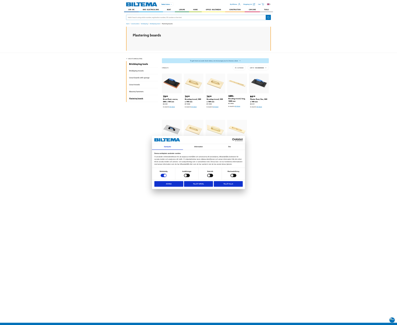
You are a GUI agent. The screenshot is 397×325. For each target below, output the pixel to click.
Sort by (257, 68)
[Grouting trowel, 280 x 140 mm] (193, 83)
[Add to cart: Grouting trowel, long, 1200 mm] (236, 111)
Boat (169, 9)
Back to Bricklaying (135, 59)
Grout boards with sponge (139, 77)
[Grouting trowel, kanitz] (215, 130)
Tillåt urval (198, 184)
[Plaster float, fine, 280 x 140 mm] (259, 83)
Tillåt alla (228, 184)
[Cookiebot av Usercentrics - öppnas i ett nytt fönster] (234, 139)
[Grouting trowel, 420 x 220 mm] (193, 130)
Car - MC (131, 9)
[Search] (268, 17)
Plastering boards (136, 98)
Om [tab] (229, 147)
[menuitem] (131, 9)
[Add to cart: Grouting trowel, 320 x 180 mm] (215, 112)
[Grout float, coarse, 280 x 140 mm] (172, 83)
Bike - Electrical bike (151, 9)
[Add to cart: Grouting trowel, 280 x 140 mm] (193, 112)
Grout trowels (134, 84)
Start (127, 24)
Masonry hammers (136, 91)
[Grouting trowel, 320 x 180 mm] (215, 83)
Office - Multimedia (213, 9)
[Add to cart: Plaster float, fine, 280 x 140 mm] (258, 112)
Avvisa (169, 184)
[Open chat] (392, 320)
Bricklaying (144, 24)
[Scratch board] (172, 130)
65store (172, 107)
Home (195, 9)
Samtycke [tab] (167, 147)
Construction (235, 9)
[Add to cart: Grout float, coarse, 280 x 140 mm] (171, 112)
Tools (266, 9)
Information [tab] (198, 147)
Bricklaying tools (155, 24)
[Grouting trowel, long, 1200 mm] (237, 83)
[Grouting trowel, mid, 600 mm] (237, 130)
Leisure (182, 9)
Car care (252, 9)
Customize (240, 68)
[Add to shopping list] (165, 112)
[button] (269, 4)
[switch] (187, 175)
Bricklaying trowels (136, 71)
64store (215, 107)
